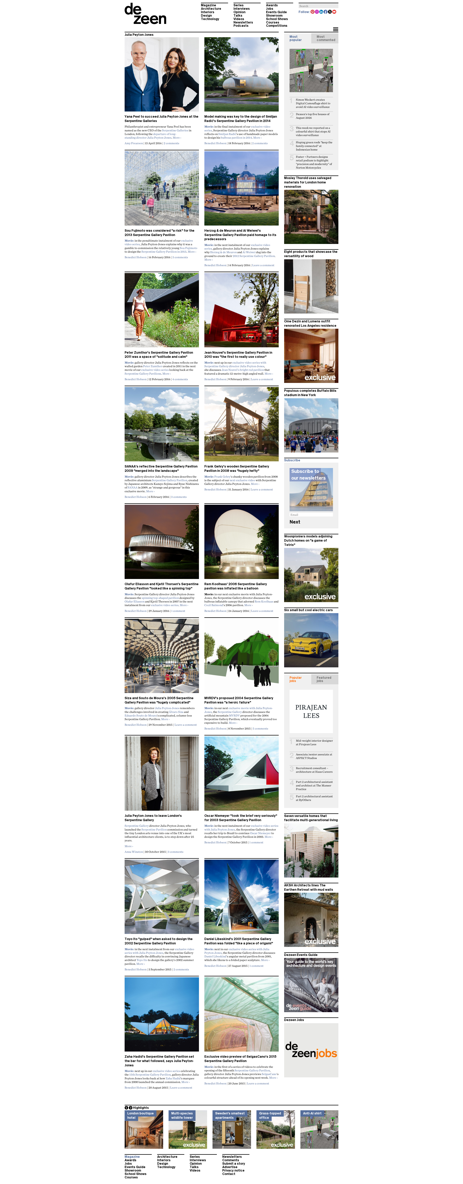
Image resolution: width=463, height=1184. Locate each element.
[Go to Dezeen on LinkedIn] (321, 12)
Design (206, 15)
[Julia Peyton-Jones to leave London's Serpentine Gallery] (162, 775)
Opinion (239, 12)
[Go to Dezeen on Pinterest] (313, 12)
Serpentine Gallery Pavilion (169, 480)
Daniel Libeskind (215, 956)
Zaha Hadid (173, 1078)
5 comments (260, 728)
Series (238, 5)
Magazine (208, 5)
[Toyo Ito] (162, 898)
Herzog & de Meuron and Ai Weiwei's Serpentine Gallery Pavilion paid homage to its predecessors (240, 235)
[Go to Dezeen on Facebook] (326, 12)
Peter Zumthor (152, 366)
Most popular (296, 38)
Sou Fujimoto (188, 248)
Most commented (326, 38)
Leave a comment (263, 265)
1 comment (178, 611)
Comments (230, 1160)
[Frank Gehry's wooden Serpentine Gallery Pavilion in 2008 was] (241, 425)
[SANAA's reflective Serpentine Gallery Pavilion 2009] (162, 425)
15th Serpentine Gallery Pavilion (150, 1074)
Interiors (207, 12)
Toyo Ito (142, 960)
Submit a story (233, 1163)
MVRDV (234, 715)
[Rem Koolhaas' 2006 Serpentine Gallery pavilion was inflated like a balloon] (241, 543)
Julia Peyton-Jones (166, 708)
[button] (335, 29)
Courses (272, 22)
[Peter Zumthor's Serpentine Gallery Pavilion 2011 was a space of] (162, 311)
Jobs (269, 8)
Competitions (276, 25)
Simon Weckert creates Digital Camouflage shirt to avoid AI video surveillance (313, 103)
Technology (210, 19)
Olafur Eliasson (135, 601)
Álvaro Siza (176, 712)
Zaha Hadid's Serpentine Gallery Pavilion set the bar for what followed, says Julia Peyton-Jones (159, 1061)
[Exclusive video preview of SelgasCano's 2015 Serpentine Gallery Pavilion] (241, 1016)
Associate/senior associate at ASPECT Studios (314, 756)
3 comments (180, 257)
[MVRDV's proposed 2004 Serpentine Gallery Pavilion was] (241, 657)
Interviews (241, 8)
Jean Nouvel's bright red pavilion (243, 370)
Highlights (141, 1107)
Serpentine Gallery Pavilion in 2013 (163, 251)
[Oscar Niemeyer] (241, 775)
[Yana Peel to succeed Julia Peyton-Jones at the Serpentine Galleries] (162, 76)
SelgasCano (269, 1074)
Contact (228, 1174)
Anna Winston (134, 851)
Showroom (274, 15)
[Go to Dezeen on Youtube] (334, 12)
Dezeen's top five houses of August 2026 (312, 115)
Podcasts (241, 25)
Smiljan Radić (227, 134)
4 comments (180, 379)
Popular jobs (296, 679)
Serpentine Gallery (230, 712)
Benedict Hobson (215, 143)
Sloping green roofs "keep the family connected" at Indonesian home (314, 146)
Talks (237, 15)
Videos (238, 19)
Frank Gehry (222, 476)
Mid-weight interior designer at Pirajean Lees (314, 742)
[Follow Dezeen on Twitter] (330, 12)
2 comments (171, 143)
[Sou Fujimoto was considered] (162, 190)
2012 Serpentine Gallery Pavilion (254, 256)
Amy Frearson (134, 143)
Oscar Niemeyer (260, 833)
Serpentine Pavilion (154, 829)
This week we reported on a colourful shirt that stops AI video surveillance (313, 131)
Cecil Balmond (213, 605)
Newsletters (243, 22)
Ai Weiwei (249, 252)
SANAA (132, 487)
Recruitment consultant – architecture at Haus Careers (314, 769)
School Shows (277, 19)
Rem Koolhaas (264, 601)
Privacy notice (233, 1170)
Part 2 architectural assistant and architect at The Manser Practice (314, 785)
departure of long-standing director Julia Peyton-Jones (150, 135)
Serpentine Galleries (175, 130)
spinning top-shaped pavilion (160, 598)
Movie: (129, 240)
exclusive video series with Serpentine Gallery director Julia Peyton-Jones (235, 364)
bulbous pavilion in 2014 (236, 137)
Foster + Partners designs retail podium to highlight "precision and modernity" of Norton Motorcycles (314, 162)
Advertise (229, 1167)
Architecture (211, 8)
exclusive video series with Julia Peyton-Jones (159, 951)
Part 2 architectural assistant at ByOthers (314, 798)
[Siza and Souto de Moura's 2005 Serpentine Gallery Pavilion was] (162, 657)
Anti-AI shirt (312, 1113)
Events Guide (276, 12)
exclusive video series (155, 370)
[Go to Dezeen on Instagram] (317, 12)
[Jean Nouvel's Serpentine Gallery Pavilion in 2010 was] (241, 311)
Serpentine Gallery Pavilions (143, 373)
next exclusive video (242, 480)
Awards (272, 5)
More (177, 137)
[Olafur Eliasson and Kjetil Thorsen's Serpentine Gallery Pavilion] (162, 543)
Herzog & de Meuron (223, 252)
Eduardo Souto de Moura (141, 715)
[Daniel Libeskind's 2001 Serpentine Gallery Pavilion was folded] (241, 898)
